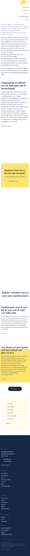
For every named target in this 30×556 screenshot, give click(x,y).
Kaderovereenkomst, (19, 544)
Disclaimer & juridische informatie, (8, 544)
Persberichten (5, 530)
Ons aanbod (26, 7)
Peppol (3, 532)
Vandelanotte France (6, 534)
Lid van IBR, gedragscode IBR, (19, 545)
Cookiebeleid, (11, 545)
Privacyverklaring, (4, 545)
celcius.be (8, 549)
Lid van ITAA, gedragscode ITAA (7, 546)
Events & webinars (6, 528)
